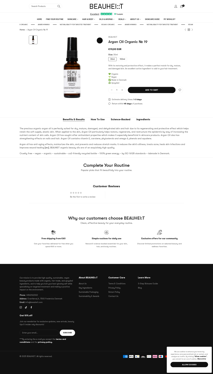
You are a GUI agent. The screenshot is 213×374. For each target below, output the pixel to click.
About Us (83, 284)
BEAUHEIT (112, 37)
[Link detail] (21, 307)
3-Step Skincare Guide (148, 284)
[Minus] (111, 90)
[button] (180, 90)
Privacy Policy (114, 288)
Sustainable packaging (88, 292)
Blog (140, 288)
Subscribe (67, 333)
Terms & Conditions (116, 284)
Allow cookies (189, 365)
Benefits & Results (74, 119)
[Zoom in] (100, 40)
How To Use (98, 119)
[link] (21, 24)
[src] (47, 147)
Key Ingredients (85, 288)
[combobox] (45, 6)
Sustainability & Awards (89, 296)
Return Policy (114, 292)
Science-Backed (120, 119)
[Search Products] (59, 6)
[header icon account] (175, 6)
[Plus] (122, 90)
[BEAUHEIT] (106, 6)
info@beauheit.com (31, 302)
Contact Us (113, 296)
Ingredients (143, 119)
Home (22, 30)
